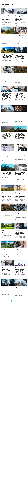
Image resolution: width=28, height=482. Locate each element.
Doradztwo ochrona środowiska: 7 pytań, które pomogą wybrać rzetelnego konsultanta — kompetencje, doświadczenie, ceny (7, 269)
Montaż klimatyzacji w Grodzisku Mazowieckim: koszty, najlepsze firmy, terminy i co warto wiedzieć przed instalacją (19, 232)
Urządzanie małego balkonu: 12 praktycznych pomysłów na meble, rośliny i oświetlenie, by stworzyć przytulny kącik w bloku (7, 289)
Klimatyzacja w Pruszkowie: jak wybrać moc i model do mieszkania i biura (7, 213)
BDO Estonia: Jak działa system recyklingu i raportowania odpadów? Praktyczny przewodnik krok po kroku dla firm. (7, 76)
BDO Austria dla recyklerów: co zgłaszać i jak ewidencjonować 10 (7, 231)
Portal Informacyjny (5, 1)
